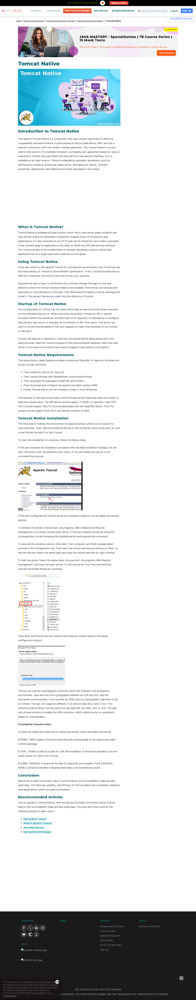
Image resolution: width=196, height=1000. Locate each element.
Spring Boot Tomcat (34, 818)
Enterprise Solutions (111, 926)
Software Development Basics (90, 21)
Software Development (34, 21)
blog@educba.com (181, 18)
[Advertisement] (152, 100)
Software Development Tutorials (60, 21)
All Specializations (123, 10)
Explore (35, 10)
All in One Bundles (110, 945)
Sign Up (186, 10)
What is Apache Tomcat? (37, 823)
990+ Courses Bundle (77, 10)
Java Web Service (33, 827)
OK (57, 982)
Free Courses (54, 10)
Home (18, 21)
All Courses (101, 10)
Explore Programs (110, 935)
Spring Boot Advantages (37, 831)
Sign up (104, 949)
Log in (174, 11)
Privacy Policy (10, 995)
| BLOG (16, 11)
